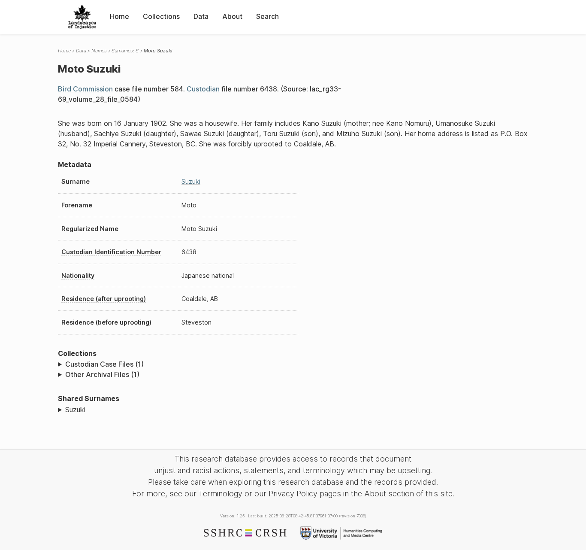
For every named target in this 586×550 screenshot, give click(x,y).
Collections (161, 16)
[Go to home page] (82, 17)
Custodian (203, 89)
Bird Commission (85, 89)
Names (99, 51)
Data (200, 16)
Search (267, 16)
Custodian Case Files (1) (104, 364)
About (232, 16)
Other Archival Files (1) (102, 374)
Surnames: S (125, 51)
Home (119, 16)
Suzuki (190, 181)
